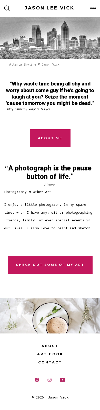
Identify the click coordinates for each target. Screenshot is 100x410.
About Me (50, 138)
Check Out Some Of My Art (50, 265)
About (50, 346)
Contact (50, 362)
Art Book (50, 354)
